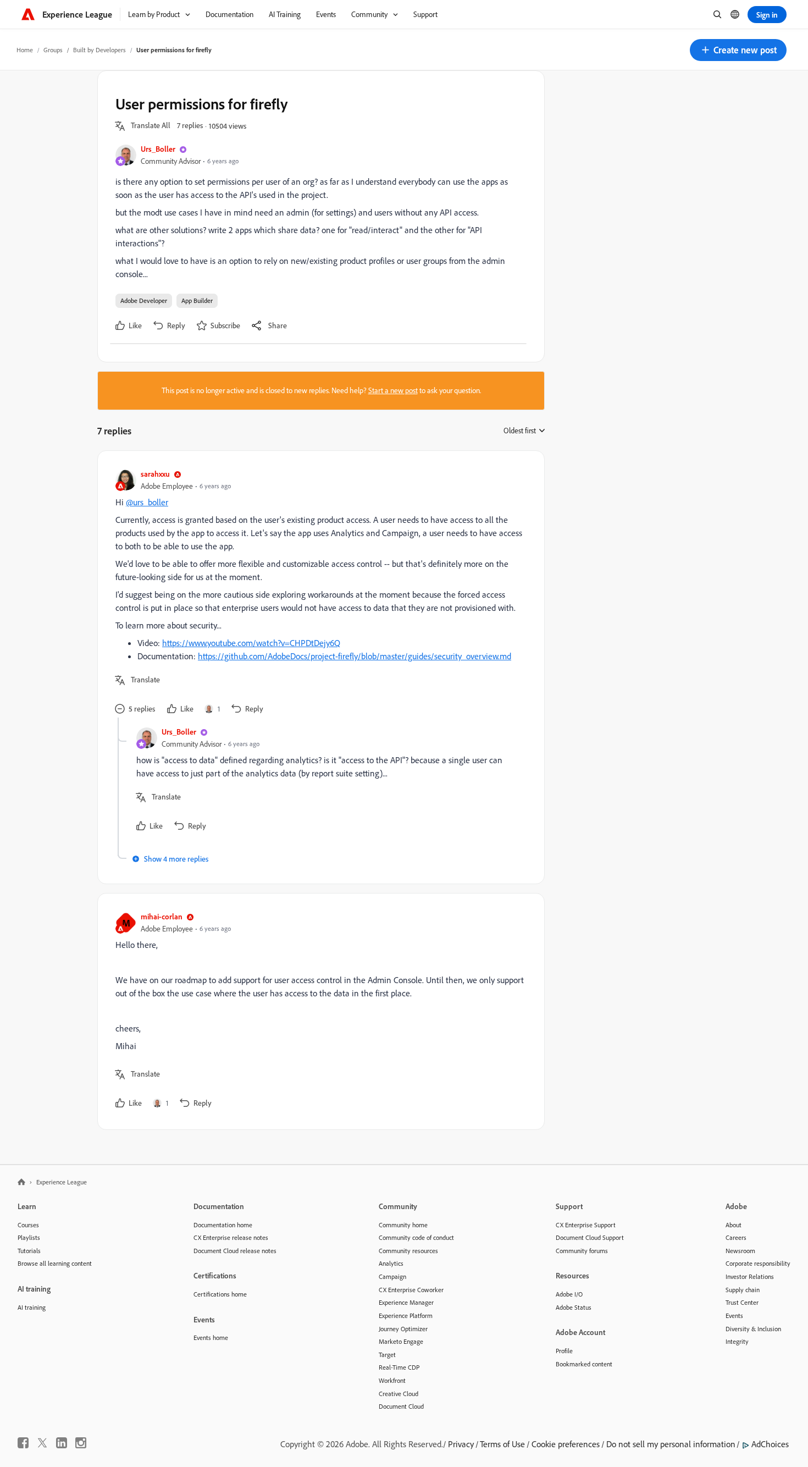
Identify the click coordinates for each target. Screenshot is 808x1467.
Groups (53, 50)
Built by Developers (99, 50)
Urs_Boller (158, 148)
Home (24, 50)
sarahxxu (155, 473)
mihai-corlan (161, 916)
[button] (738, 50)
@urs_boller (147, 502)
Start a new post (393, 390)
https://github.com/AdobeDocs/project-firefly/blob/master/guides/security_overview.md (354, 655)
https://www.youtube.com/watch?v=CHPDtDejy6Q (251, 642)
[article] (318, 593)
